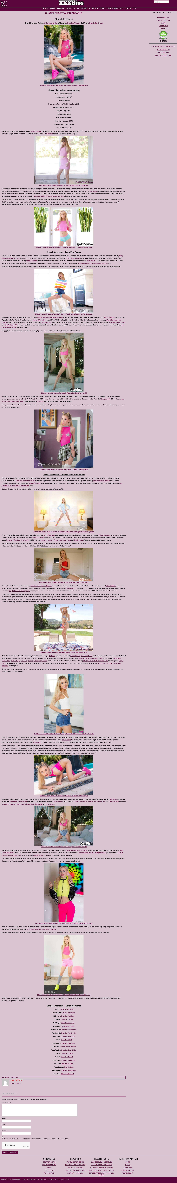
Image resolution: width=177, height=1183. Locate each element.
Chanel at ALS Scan (67, 1016)
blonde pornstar (36, 131)
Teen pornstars (163, 50)
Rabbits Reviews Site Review (101, 1162)
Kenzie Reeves (75, 656)
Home (45, 9)
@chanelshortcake (50, 23)
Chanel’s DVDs (69, 1067)
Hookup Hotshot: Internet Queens (76, 850)
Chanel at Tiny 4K (67, 1053)
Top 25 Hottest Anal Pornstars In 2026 (101, 1174)
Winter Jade (58, 540)
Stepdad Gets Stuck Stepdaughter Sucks (50, 317)
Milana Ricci (6, 661)
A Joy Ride (36, 742)
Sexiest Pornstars (75, 1167)
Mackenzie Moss (86, 656)
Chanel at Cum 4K (67, 1019)
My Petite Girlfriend (74, 258)
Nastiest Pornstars (163, 56)
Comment (6, 1102)
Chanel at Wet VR (67, 1057)
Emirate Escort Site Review (101, 1165)
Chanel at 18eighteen (68, 1060)
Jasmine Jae (91, 802)
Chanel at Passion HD (68, 1033)
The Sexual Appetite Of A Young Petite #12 (92, 853)
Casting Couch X (31, 261)
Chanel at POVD (66, 1040)
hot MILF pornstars (80, 802)
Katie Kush (13, 802)
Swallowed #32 (58, 802)
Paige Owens (50, 804)
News (52, 9)
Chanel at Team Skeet (68, 1047)
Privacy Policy (127, 1173)
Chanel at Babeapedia (68, 1070)
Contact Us (130, 9)
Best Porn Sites (114, 9)
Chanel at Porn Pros (68, 1036)
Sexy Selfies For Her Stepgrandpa (19, 591)
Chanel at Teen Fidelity (68, 1050)
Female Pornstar (66, 9)
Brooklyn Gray (78, 540)
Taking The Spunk (104, 535)
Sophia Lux (93, 191)
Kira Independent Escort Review (101, 1170)
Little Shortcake (111, 586)
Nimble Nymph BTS (11, 325)
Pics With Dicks (46, 322)
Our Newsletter (127, 1170)
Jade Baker (117, 658)
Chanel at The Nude (67, 1074)
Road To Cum (91, 261)
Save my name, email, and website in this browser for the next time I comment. (35, 1139)
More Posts (16, 1083)
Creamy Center (120, 322)
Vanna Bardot (22, 802)
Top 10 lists (98, 9)
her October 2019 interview (49, 196)
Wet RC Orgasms (109, 317)
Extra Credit (69, 588)
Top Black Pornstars (75, 1162)
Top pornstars (163, 52)
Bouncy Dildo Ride (38, 320)
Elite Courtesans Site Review (101, 1167)
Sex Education (66, 740)
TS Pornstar (83, 9)
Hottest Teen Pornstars (75, 1165)
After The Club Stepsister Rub (25, 481)
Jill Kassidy (38, 804)
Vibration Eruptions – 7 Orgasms (41, 586)
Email (5, 1124)
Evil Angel (49, 134)
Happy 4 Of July (34, 483)
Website (5, 1130)
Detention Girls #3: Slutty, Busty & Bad (90, 658)
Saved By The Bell (38, 537)
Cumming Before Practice (101, 481)
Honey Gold (30, 804)
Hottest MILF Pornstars (75, 1170)
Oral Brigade (114, 799)
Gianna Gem (67, 540)
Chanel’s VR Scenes (73, 23)
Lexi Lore (24, 661)
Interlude (112, 322)
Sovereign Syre (33, 661)
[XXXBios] (71, 2)
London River (101, 802)
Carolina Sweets (18, 401)
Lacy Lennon (42, 661)
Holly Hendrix (21, 804)
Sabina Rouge (15, 661)
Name (4, 1118)
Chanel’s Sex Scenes (96, 23)
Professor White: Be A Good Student (18, 540)
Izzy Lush (40, 401)
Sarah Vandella (114, 802)
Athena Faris (16, 855)
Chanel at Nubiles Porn (69, 1030)
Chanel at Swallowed (68, 1043)
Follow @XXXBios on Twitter (163, 46)
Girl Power (52, 656)
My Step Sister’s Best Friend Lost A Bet (95, 661)
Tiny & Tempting (49, 535)
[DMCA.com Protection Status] (163, 35)
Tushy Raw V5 (105, 399)
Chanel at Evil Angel (67, 1023)
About (127, 1165)
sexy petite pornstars (9, 804)
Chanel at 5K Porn (67, 1064)
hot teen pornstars (47, 540)
